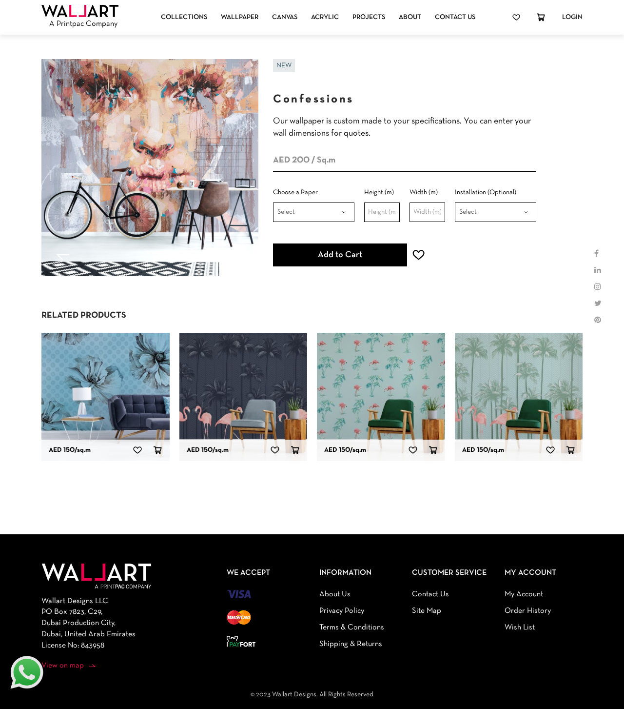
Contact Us (455, 17)
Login (572, 17)
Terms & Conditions (351, 627)
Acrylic (325, 17)
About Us (335, 594)
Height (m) (379, 192)
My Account (524, 594)
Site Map (426, 611)
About (410, 17)
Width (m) (424, 192)
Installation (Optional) (485, 192)
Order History (528, 611)
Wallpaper (239, 17)
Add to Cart (340, 255)
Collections (184, 17)
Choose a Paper (295, 192)
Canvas (284, 17)
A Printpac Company (83, 23)
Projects (368, 17)
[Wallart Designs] (79, 11)
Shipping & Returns (350, 644)
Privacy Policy (341, 611)
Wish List (520, 627)
